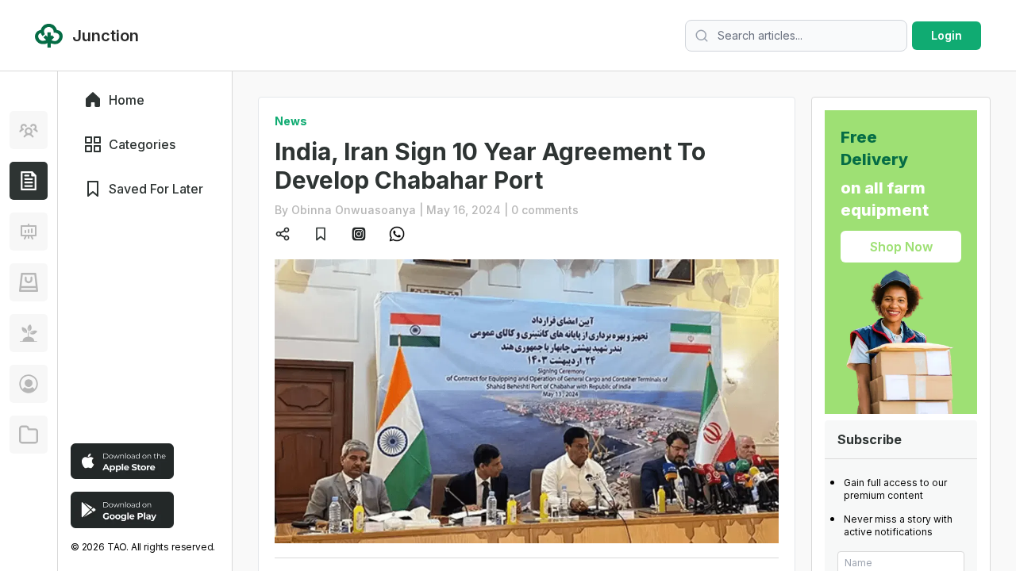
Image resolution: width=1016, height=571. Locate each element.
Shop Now (901, 247)
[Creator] (29, 384)
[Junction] (29, 181)
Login (946, 35)
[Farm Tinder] (29, 282)
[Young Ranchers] (29, 232)
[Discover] (29, 130)
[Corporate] (29, 435)
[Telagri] (29, 333)
